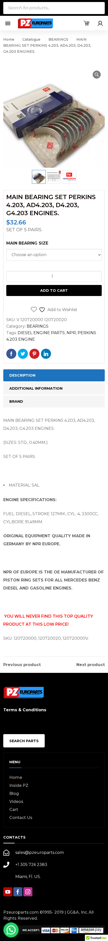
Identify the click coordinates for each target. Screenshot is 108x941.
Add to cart (54, 290)
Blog (14, 793)
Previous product (22, 665)
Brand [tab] (16, 401)
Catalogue (31, 39)
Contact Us (20, 817)
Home (8, 39)
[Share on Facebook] (11, 354)
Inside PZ (18, 785)
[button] (97, 75)
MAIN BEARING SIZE (27, 243)
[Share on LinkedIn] (46, 354)
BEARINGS (58, 39)
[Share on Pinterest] (34, 354)
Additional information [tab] (36, 388)
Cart (13, 809)
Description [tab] (22, 375)
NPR (71, 332)
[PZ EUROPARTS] (35, 23)
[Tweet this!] (23, 354)
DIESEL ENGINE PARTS (41, 332)
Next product (90, 665)
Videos (16, 801)
